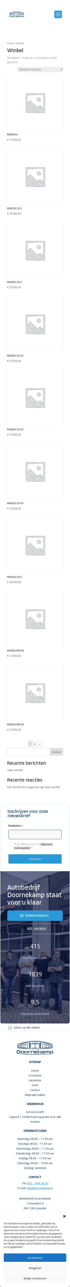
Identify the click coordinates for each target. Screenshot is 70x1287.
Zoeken (56, 752)
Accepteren (35, 1258)
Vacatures (35, 1080)
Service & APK (35, 1112)
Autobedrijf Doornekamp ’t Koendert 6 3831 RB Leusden (35, 1203)
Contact (35, 1090)
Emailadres (15, 826)
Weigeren (35, 1268)
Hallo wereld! (15, 770)
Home (10, 43)
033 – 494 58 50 (37, 928)
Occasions (35, 1075)
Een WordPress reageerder (23, 787)
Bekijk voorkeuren (35, 1278)
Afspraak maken (35, 1095)
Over (35, 1085)
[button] (64, 1216)
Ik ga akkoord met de (33, 845)
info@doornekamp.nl (37, 915)
